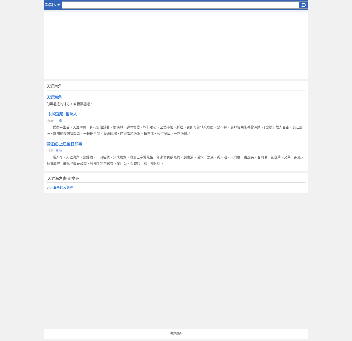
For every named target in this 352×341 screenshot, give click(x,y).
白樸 (59, 121)
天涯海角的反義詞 (59, 187)
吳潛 (59, 150)
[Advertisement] (176, 45)
